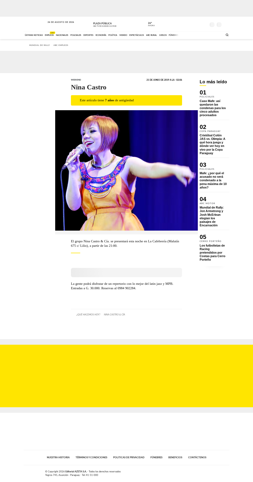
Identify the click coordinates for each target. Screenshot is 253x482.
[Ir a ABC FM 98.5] (216, 34)
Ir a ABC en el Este (57, 25)
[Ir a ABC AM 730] (201, 34)
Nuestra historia (58, 457)
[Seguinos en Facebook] (188, 24)
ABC (35, 24)
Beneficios (175, 457)
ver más (149, 24)
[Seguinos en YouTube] (199, 24)
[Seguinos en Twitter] (193, 24)
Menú (226, 24)
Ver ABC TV (112, 24)
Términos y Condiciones (91, 457)
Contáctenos (197, 457)
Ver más (214, 105)
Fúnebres (156, 457)
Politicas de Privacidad (128, 457)
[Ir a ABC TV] (191, 34)
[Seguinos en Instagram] (204, 24)
